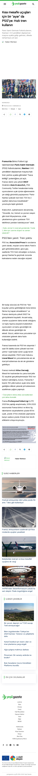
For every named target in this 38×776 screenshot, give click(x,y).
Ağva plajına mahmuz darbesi (16, 650)
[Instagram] (7, 745)
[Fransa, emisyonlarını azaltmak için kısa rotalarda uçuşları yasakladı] (19, 517)
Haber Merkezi (11, 42)
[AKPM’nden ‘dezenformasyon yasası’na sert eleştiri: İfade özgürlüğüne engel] (19, 576)
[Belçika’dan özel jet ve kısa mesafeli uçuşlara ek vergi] (19, 546)
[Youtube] (17, 745)
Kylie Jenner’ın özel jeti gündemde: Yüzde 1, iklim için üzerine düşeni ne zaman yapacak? (18, 230)
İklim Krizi (4, 109)
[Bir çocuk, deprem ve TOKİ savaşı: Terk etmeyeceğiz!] (19, 612)
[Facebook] (15, 115)
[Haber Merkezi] (3, 42)
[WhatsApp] (10, 115)
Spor (19, 109)
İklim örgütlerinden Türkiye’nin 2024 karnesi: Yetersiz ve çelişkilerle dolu (19, 633)
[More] (29, 115)
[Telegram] (24, 115)
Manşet (13, 109)
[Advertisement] (19, 61)
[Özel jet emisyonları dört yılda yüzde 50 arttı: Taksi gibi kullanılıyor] (19, 487)
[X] (20, 115)
